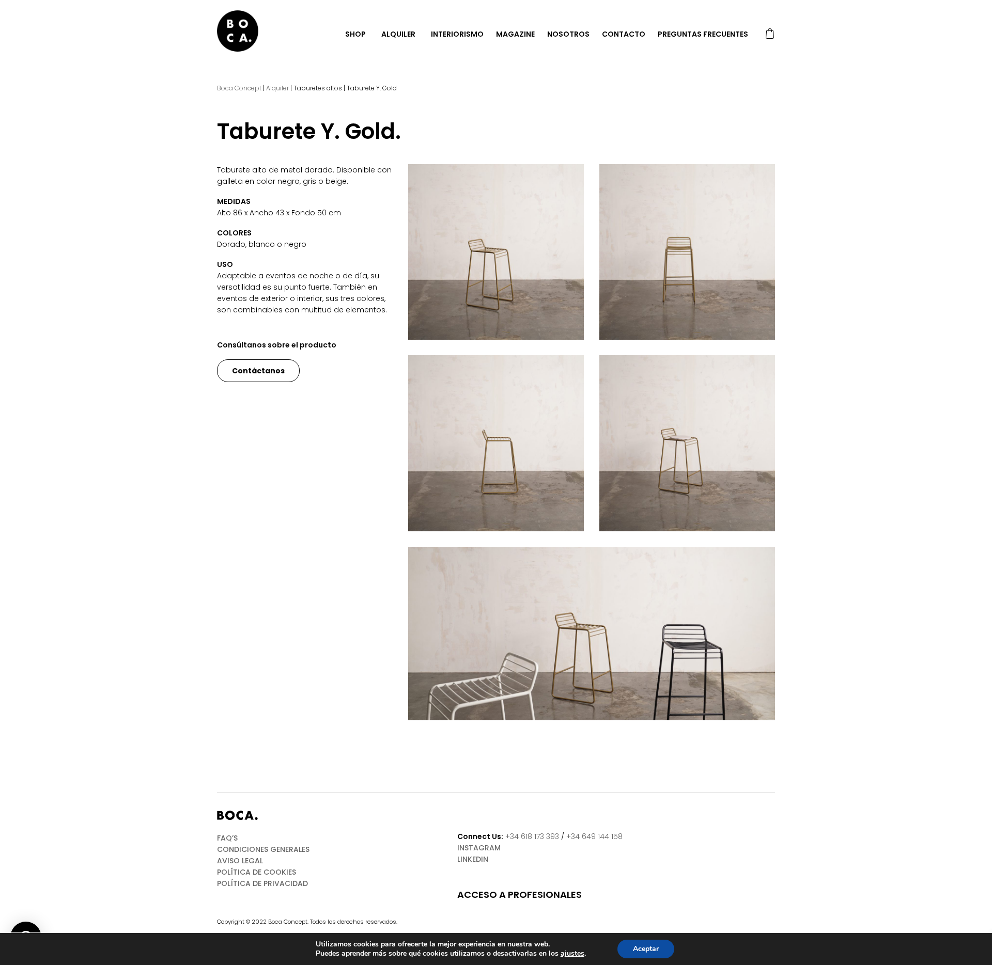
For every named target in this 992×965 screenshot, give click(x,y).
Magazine (515, 34)
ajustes (572, 953)
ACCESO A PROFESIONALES (519, 894)
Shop (355, 34)
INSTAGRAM (479, 848)
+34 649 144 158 (594, 836)
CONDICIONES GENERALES (263, 849)
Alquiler (398, 34)
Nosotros (568, 34)
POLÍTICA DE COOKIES (256, 872)
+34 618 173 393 (532, 836)
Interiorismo (457, 34)
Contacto (623, 34)
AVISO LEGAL (240, 861)
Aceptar (646, 949)
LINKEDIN (472, 859)
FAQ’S (227, 838)
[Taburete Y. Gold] (496, 252)
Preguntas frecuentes (703, 34)
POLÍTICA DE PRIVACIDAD (262, 883)
